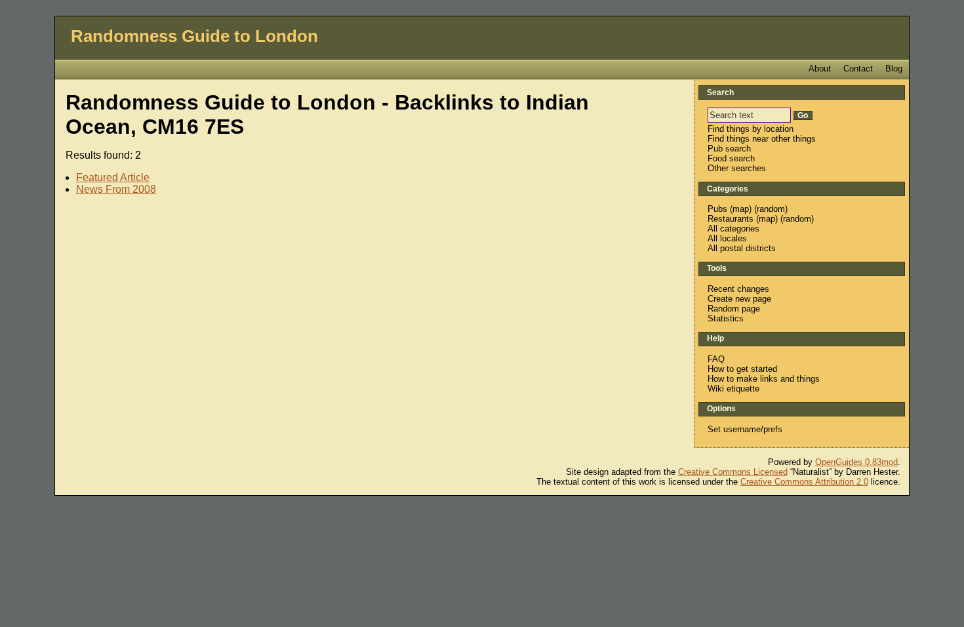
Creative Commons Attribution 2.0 (804, 482)
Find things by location (750, 129)
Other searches (737, 168)
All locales (727, 238)
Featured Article (113, 177)
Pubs (717, 209)
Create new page (739, 299)
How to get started (742, 369)
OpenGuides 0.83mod (856, 462)
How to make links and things (764, 379)
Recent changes (738, 289)
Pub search (729, 148)
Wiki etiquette (733, 389)
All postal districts (742, 248)
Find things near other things (762, 139)
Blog (893, 68)
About (820, 68)
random (771, 209)
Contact (858, 68)
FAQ (716, 359)
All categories (733, 228)
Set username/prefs (745, 429)
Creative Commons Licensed (733, 472)
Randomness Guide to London (194, 36)
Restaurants (730, 219)
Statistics (726, 318)
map (741, 209)
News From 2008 (116, 189)
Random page (734, 309)
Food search (731, 158)
